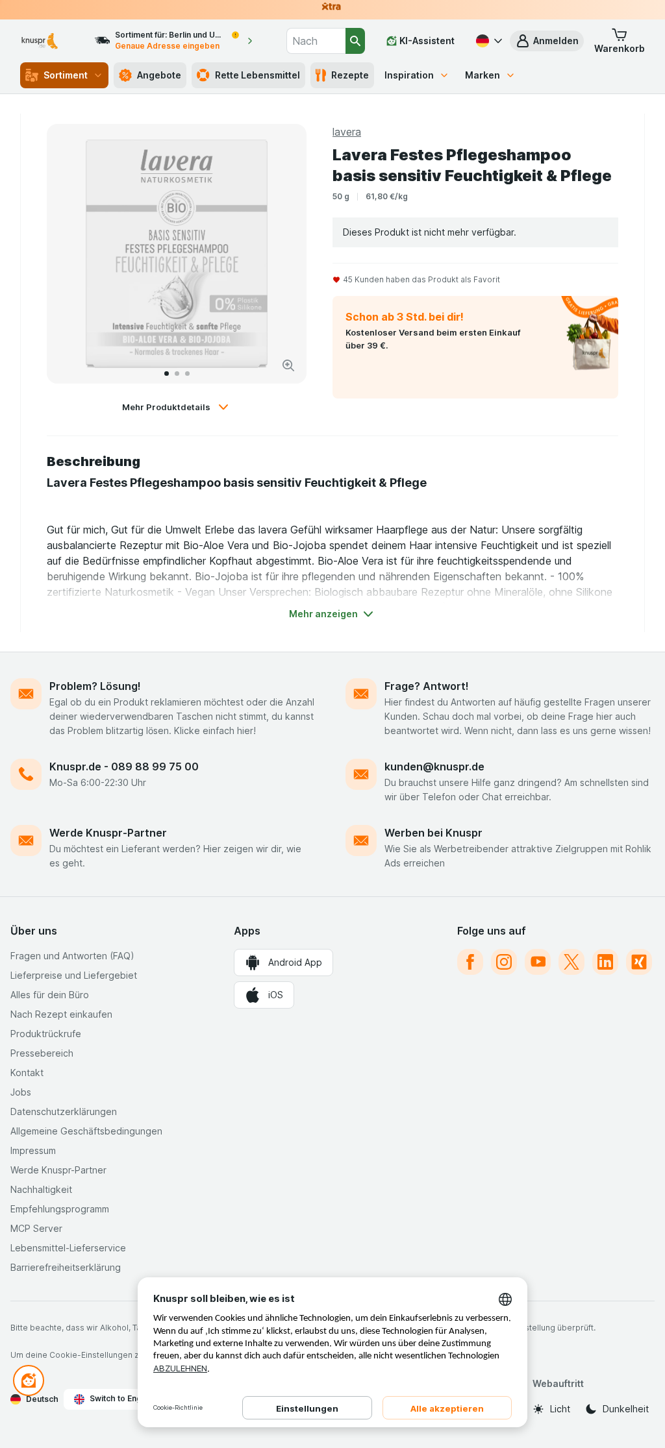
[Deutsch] (488, 41)
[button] (547, 41)
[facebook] (470, 962)
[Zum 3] (187, 373)
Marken (482, 74)
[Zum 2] (177, 373)
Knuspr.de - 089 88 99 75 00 (124, 766)
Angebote (159, 74)
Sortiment (66, 74)
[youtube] (538, 962)
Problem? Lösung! (95, 686)
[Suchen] (355, 41)
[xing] (639, 962)
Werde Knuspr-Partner (108, 832)
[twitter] (571, 962)
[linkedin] (605, 962)
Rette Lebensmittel (257, 74)
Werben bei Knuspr (433, 832)
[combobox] (315, 41)
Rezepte (350, 74)
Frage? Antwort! (426, 686)
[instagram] (504, 962)
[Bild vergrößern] (288, 365)
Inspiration (409, 74)
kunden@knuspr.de (434, 766)
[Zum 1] (166, 373)
